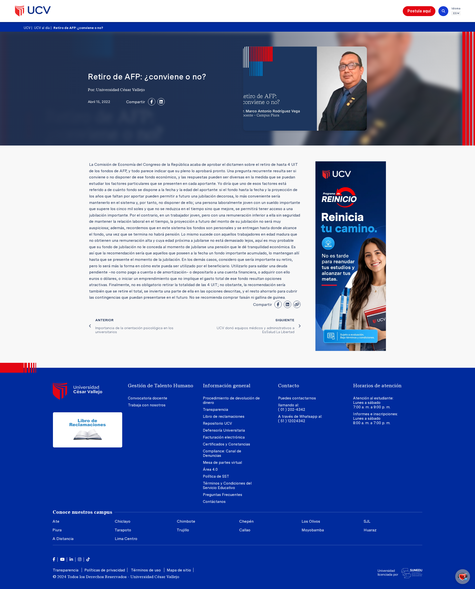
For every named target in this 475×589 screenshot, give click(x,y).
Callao (244, 530)
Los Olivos (311, 521)
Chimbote (186, 521)
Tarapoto (123, 530)
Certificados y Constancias (226, 444)
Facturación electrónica (224, 437)
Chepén (246, 521)
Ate (55, 521)
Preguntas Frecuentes (223, 494)
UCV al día (42, 28)
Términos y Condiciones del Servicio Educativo (227, 485)
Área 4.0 (210, 469)
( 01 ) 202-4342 (291, 409)
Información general (226, 386)
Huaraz (370, 530)
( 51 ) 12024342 (291, 421)
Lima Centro (126, 538)
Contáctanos (214, 501)
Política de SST (216, 476)
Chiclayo (122, 521)
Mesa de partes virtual (222, 462)
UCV (27, 28)
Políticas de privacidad (104, 570)
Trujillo (183, 530)
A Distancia (62, 538)
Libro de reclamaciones (223, 416)
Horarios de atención (377, 386)
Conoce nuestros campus (82, 512)
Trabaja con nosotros (147, 405)
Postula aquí (419, 11)
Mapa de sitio (179, 570)
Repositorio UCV (217, 423)
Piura (57, 530)
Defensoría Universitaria (224, 430)
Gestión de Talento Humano (160, 386)
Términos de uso (146, 570)
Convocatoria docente (147, 398)
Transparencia (215, 409)
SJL (367, 521)
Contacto (288, 386)
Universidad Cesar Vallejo (32, 11)
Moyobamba (313, 530)
